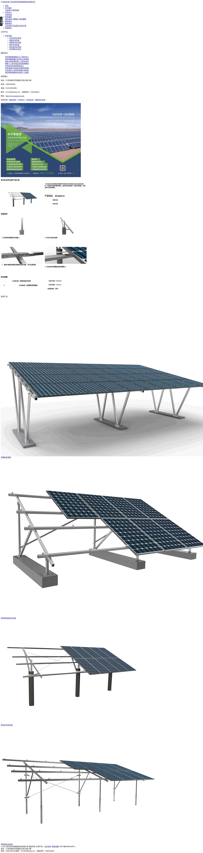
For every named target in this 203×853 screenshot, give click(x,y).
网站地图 (55, 846)
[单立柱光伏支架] (70, 723)
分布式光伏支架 (15, 38)
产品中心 (21, 100)
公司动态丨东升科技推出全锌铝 (17, 70)
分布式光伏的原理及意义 (14, 66)
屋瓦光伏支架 (14, 45)
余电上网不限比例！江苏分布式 (17, 61)
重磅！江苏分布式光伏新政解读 (17, 63)
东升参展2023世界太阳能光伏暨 (17, 68)
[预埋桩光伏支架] (79, 843)
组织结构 (15, 10)
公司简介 (8, 10)
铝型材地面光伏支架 (8, 618)
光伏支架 (8, 15)
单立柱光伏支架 (7, 725)
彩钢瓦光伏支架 (15, 42)
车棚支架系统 (6, 457)
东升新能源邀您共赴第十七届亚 (17, 72)
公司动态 (8, 26)
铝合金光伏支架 (15, 47)
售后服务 (22, 19)
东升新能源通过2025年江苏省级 (17, 59)
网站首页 (12, 100)
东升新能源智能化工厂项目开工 (17, 57)
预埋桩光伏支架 (7, 844)
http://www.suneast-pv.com (15, 96)
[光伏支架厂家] (18, 2)
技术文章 (22, 26)
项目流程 (8, 19)
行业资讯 (15, 26)
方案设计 (15, 19)
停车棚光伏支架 (15, 49)
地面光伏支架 (14, 40)
